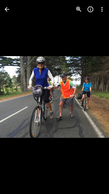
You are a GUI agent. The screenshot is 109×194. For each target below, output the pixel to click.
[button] (16, 97)
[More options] (102, 9)
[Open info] (90, 9)
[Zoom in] (79, 9)
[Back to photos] (7, 9)
